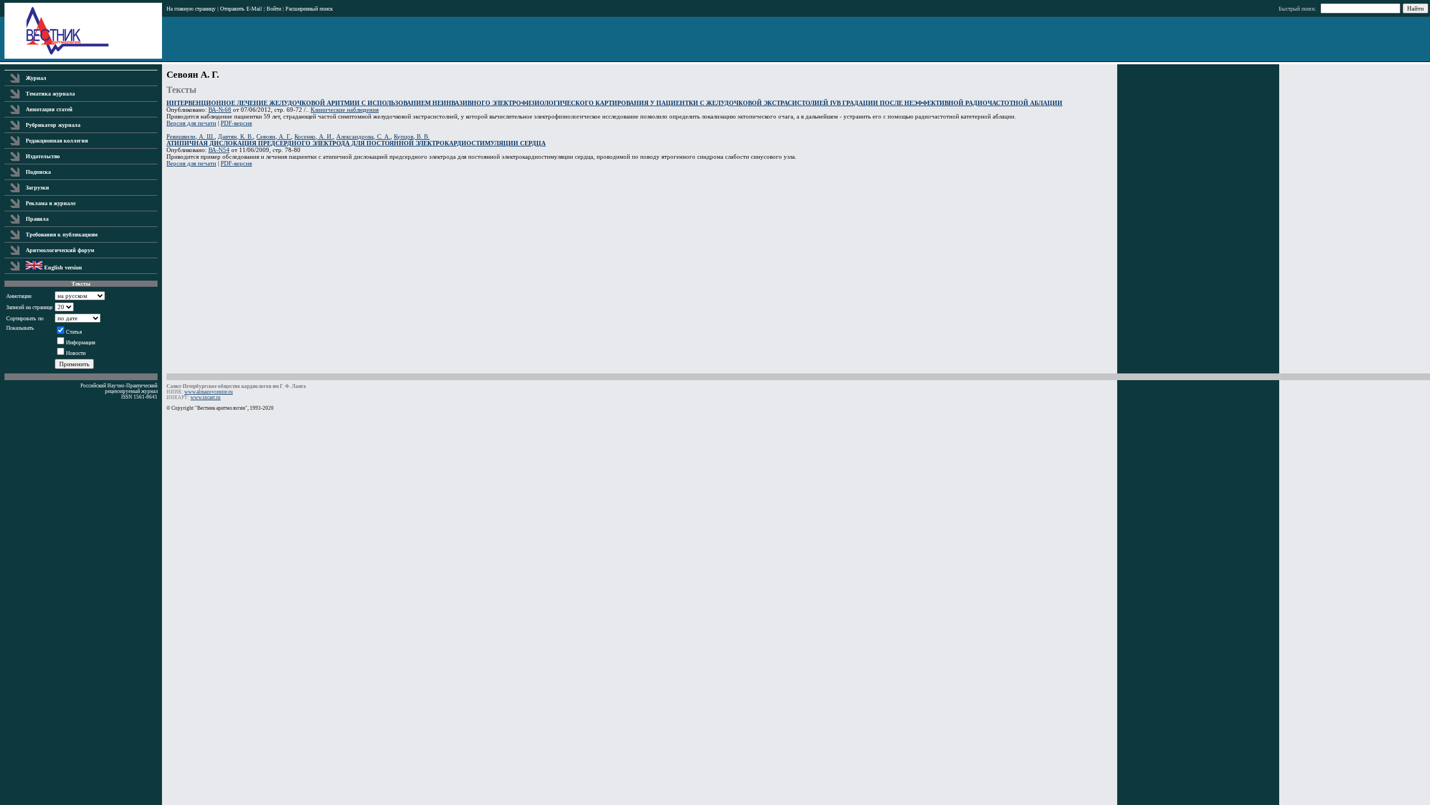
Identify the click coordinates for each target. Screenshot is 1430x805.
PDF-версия (236, 123)
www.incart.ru (205, 397)
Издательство (43, 156)
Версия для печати (191, 123)
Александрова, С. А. (363, 136)
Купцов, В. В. (412, 136)
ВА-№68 (219, 109)
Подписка (38, 172)
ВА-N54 (219, 149)
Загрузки (37, 187)
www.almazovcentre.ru (208, 392)
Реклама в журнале (50, 203)
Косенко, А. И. (313, 136)
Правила (37, 219)
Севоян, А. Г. (273, 136)
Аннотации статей (49, 109)
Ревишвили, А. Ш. (190, 136)
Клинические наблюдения (345, 109)
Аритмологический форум (60, 250)
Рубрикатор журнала (53, 125)
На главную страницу (191, 9)
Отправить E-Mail (241, 9)
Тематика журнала (50, 94)
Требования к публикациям (62, 234)
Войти (273, 9)
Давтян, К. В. (235, 136)
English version (62, 267)
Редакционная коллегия (57, 141)
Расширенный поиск (309, 9)
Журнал (36, 78)
